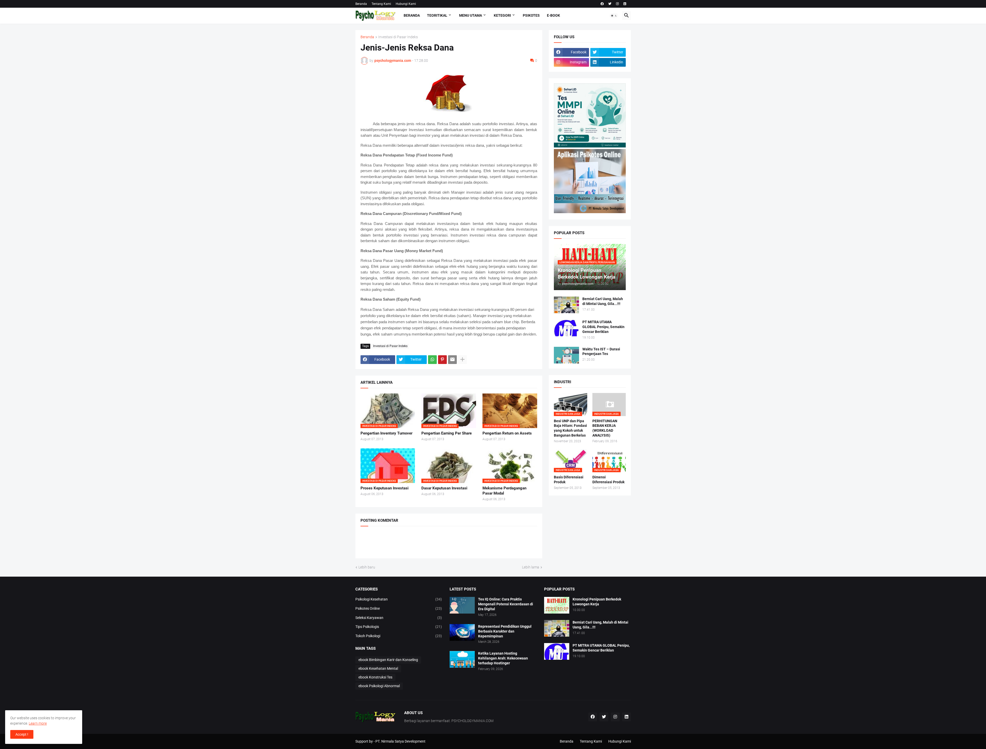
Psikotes (531, 15)
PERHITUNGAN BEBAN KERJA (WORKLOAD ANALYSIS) (604, 428)
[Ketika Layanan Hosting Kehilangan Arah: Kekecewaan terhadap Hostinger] (462, 659)
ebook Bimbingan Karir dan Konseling (388, 660)
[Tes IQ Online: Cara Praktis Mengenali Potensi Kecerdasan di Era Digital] (462, 605)
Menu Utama (470, 15)
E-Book (553, 15)
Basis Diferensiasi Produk (568, 479)
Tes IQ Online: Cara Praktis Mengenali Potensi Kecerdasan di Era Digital (505, 604)
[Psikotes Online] (590, 146)
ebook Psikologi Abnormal (379, 686)
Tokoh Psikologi (398, 636)
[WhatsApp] (432, 359)
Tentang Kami (381, 4)
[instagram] (617, 4)
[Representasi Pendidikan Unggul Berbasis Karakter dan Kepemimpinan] (462, 632)
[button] (614, 15)
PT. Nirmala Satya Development (400, 741)
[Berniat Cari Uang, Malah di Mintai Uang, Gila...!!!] (566, 305)
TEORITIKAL (437, 15)
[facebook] (602, 4)
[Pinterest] (442, 359)
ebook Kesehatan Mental (378, 668)
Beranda (361, 4)
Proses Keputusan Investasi (385, 488)
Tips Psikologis (398, 627)
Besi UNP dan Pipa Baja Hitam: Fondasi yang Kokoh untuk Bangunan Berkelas (570, 428)
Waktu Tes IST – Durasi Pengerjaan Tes (601, 351)
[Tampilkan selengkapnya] (462, 359)
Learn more (38, 723)
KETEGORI (502, 15)
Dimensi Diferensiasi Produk (608, 479)
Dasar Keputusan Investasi (444, 488)
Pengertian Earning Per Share (446, 433)
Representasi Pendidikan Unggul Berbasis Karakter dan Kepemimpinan (505, 631)
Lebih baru (366, 567)
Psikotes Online (398, 608)
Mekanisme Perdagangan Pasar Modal (504, 491)
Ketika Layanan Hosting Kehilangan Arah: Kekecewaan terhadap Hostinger (503, 658)
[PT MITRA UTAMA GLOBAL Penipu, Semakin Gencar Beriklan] (566, 328)
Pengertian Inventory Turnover (386, 433)
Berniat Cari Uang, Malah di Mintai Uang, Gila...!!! (602, 301)
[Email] (452, 359)
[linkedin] (624, 4)
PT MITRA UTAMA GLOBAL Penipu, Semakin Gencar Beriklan (603, 327)
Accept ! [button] (21, 734)
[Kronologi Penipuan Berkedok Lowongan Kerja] (556, 605)
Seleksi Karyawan (398, 618)
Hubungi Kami (406, 4)
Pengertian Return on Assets (507, 433)
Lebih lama (530, 567)
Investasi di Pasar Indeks (398, 37)
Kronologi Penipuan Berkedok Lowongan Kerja (597, 601)
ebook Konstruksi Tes (375, 677)
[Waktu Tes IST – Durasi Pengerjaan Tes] (566, 355)
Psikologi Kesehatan (398, 599)
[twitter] (609, 4)
